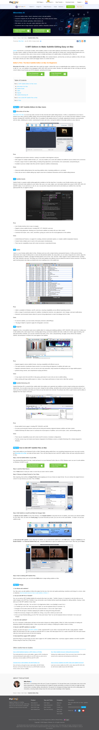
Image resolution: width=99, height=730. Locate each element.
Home (14, 38)
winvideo (21, 6)
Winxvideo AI (49, 2)
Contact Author (36, 41)
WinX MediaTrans (35, 709)
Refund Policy (59, 719)
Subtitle (15, 50)
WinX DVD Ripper (35, 705)
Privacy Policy (36, 719)
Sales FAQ (59, 709)
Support (79, 2)
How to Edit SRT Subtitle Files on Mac (27, 97)
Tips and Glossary (48, 709)
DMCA (53, 719)
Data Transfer (59, 2)
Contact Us (59, 707)
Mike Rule (21, 41)
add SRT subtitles (33, 629)
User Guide (59, 713)
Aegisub (19, 92)
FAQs (19, 100)
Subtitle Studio (20, 88)
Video (18, 38)
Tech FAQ (59, 711)
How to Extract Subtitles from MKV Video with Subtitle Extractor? (67, 662)
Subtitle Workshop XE (22, 95)
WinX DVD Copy (35, 707)
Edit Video (24, 38)
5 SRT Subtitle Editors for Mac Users (27, 83)
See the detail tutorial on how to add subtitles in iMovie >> (34, 593)
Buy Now (79, 6)
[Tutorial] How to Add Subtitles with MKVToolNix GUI (26, 662)
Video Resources (48, 705)
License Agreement (46, 719)
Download (70, 6)
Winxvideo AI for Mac (22, 86)
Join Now (84, 707)
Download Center (70, 2)
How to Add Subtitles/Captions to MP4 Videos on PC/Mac (27, 652)
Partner (58, 705)
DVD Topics (47, 703)
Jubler (18, 90)
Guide (55, 6)
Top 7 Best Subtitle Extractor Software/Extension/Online (65, 652)
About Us (59, 703)
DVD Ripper (40, 2)
